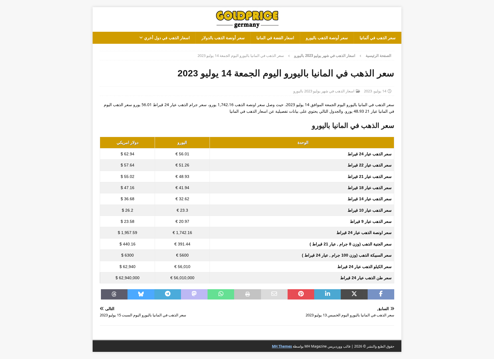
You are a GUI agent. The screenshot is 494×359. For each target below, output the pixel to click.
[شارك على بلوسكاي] (141, 294)
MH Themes (282, 346)
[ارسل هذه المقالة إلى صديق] (274, 294)
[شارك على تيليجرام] (167, 294)
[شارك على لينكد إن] (327, 294)
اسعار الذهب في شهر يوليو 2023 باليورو (323, 91)
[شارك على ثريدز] (114, 294)
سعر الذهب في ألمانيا (378, 37)
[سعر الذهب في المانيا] (247, 28)
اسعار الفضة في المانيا (275, 37)
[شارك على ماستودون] (194, 294)
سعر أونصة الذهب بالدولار (223, 37)
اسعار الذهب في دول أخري (167, 37)
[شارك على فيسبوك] (381, 294)
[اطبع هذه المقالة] (247, 294)
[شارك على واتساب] (221, 294)
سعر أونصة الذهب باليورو (327, 37)
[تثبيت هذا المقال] (301, 294)
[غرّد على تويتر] (354, 294)
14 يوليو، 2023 (375, 91)
